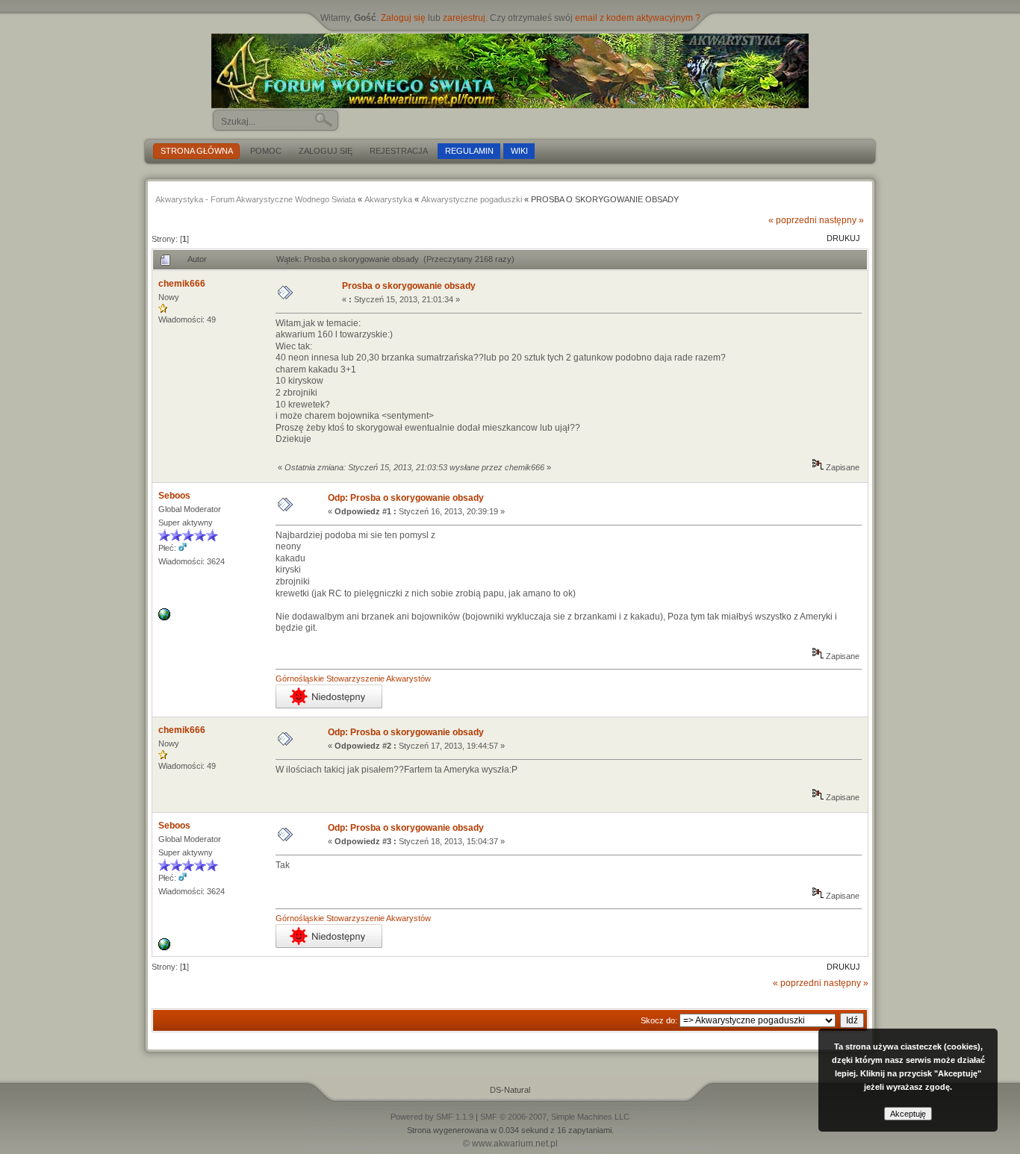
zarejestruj (464, 18)
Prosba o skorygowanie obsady (409, 286)
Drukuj (843, 238)
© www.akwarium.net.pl (510, 1143)
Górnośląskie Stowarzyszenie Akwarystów (353, 678)
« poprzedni (792, 220)
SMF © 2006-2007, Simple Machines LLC (554, 1116)
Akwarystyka (388, 199)
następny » (841, 220)
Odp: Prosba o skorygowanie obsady (406, 498)
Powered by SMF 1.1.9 (432, 1116)
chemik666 (181, 283)
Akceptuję (908, 1113)
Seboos (174, 495)
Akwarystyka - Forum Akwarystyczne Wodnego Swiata (255, 199)
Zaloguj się (403, 18)
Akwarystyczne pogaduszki (471, 199)
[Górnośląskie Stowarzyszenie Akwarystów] (164, 617)
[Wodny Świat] (510, 71)
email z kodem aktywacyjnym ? (637, 18)
